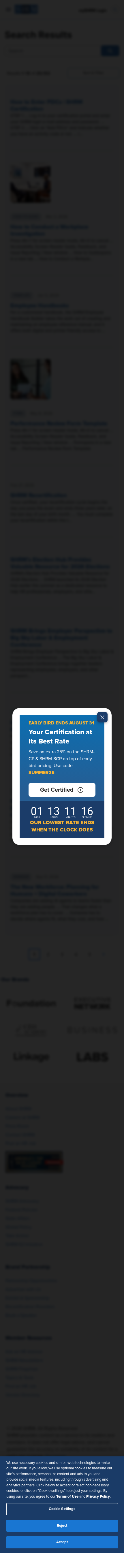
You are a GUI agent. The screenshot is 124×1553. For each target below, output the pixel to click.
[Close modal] (102, 717)
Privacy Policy (98, 1496)
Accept (62, 1542)
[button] (62, 790)
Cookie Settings (62, 1509)
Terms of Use (67, 1496)
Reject (62, 1526)
